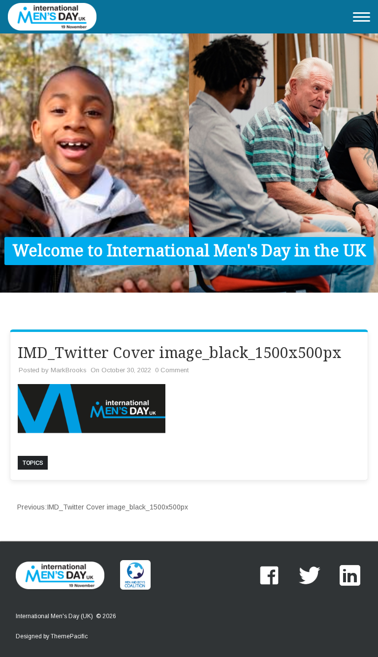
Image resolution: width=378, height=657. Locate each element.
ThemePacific (69, 636)
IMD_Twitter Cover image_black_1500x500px (102, 507)
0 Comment (172, 370)
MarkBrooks (69, 370)
